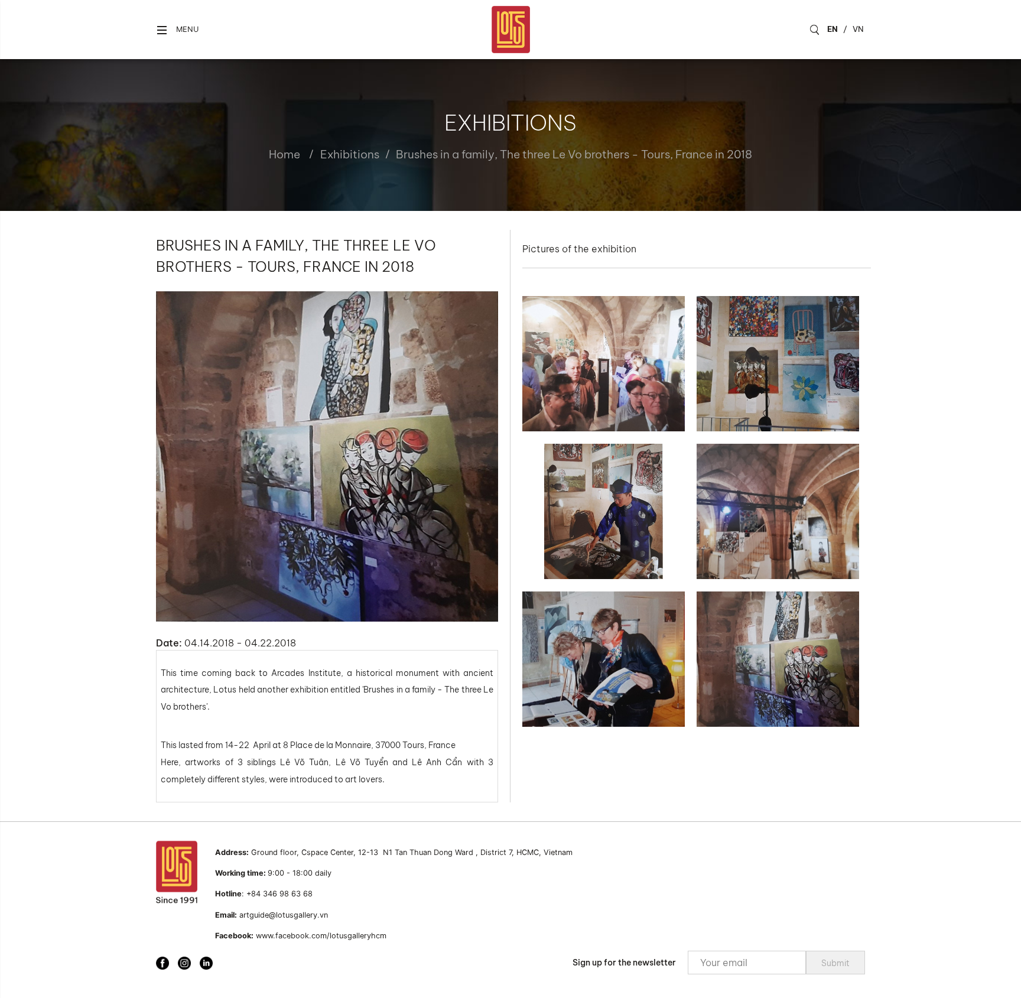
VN (858, 29)
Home (284, 154)
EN (832, 29)
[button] (177, 30)
